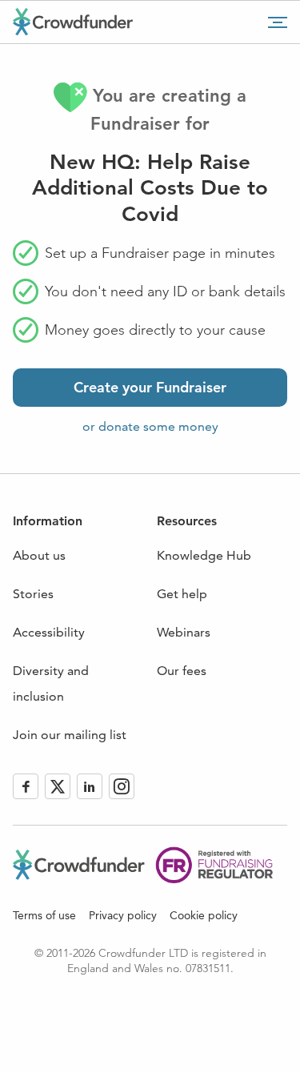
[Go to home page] (73, 21)
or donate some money (150, 426)
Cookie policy (204, 915)
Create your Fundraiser (150, 387)
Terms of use (44, 915)
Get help (182, 593)
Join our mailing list (69, 734)
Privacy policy (123, 915)
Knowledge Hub (204, 555)
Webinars (183, 632)
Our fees (181, 670)
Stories (33, 593)
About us (39, 555)
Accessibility (49, 632)
